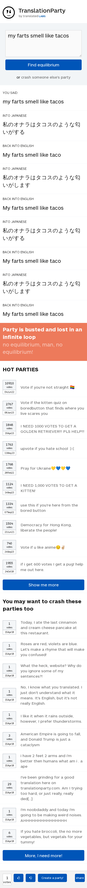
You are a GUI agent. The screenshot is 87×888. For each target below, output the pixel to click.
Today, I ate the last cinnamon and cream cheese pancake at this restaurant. (49, 627)
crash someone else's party (45, 77)
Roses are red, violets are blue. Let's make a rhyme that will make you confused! (52, 649)
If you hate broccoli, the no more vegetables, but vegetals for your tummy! (52, 836)
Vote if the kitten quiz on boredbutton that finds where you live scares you (52, 407)
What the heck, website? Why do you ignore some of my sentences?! (51, 670)
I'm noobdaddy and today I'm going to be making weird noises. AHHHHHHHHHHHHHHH (51, 814)
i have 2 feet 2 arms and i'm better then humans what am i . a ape (52, 760)
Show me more (44, 584)
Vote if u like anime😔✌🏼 (43, 547)
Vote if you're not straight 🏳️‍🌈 (48, 387)
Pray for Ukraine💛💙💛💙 (45, 468)
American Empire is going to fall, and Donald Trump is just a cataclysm (51, 739)
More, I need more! (43, 855)
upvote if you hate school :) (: (48, 448)
